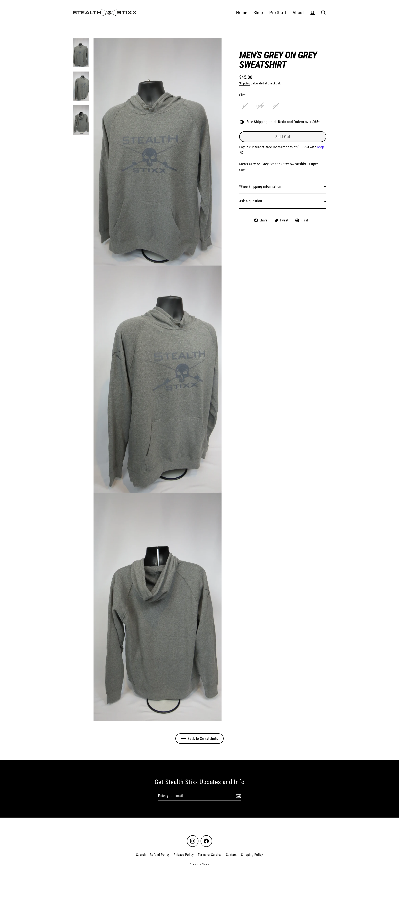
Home (241, 12)
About (298, 12)
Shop (258, 12)
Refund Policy (160, 855)
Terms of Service (210, 855)
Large (260, 106)
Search (141, 855)
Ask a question (250, 201)
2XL (275, 106)
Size (242, 95)
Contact (231, 855)
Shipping (244, 83)
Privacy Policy (184, 855)
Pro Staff (277, 12)
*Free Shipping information (260, 186)
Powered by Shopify (199, 864)
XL (245, 106)
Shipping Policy (252, 855)
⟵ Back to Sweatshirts (199, 738)
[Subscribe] (237, 796)
